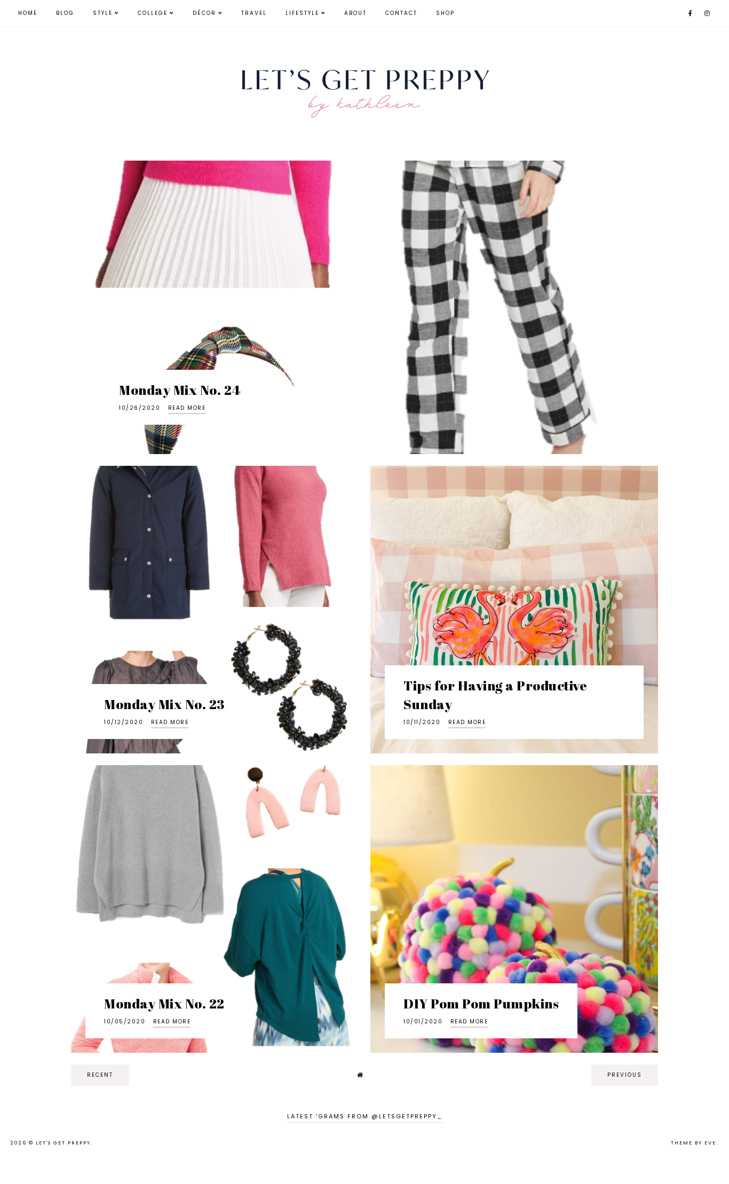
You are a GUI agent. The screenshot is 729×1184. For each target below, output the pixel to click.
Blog (65, 13)
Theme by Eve (693, 1143)
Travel (254, 13)
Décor (204, 13)
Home (27, 13)
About (355, 13)
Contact (401, 13)
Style (103, 13)
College (153, 13)
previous (624, 1075)
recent (100, 1075)
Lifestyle (302, 13)
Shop (445, 13)
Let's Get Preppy (63, 1143)
